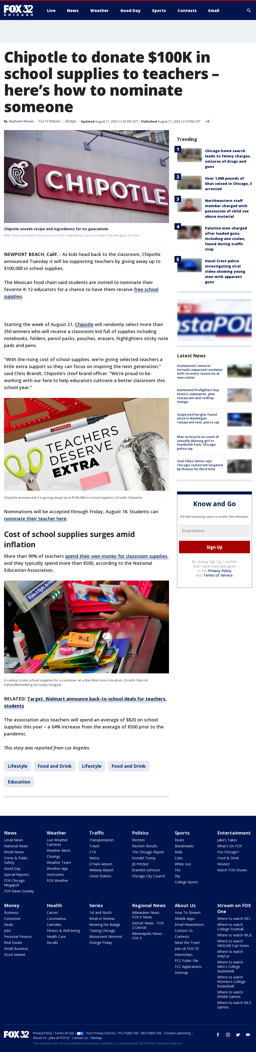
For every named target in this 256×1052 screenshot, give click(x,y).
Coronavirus (56, 918)
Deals (8, 924)
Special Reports (16, 874)
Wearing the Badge (104, 924)
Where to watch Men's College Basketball (230, 966)
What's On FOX (229, 846)
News (10, 833)
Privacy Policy (220, 570)
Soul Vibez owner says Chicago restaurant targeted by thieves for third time (200, 465)
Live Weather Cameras (57, 842)
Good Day (12, 868)
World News (14, 852)
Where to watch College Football (230, 926)
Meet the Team (187, 942)
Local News (13, 840)
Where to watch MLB (234, 935)
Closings (53, 856)
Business (11, 912)
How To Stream (187, 912)
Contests (182, 936)
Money (11, 905)
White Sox (183, 864)
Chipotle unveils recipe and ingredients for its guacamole (56, 228)
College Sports (186, 882)
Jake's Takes (227, 840)
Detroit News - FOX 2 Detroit (148, 925)
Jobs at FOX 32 (187, 948)
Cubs (179, 858)
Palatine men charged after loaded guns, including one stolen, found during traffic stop (226, 238)
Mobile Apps (185, 918)
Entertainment (234, 833)
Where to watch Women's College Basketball (231, 981)
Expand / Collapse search (249, 10)
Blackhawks (184, 846)
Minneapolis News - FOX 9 (148, 935)
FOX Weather (57, 880)
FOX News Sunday (19, 891)
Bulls (178, 852)
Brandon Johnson (146, 870)
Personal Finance (18, 936)
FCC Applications (188, 966)
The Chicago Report (148, 852)
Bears (179, 840)
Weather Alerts (59, 850)
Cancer (52, 912)
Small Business (16, 948)
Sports (182, 833)
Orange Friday (100, 942)
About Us (185, 905)
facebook (218, 1035)
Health (54, 905)
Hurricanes (55, 874)
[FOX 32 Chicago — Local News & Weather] (20, 11)
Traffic (96, 833)
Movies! (223, 864)
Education (19, 782)
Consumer (12, 918)
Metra (94, 858)
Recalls (52, 942)
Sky (177, 876)
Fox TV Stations (49, 121)
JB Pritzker (140, 864)
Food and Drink (55, 766)
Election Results (145, 846)
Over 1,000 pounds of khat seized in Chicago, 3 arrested (228, 183)
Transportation (101, 840)
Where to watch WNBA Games (230, 994)
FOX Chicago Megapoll (14, 882)
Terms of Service (217, 575)
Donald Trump (144, 858)
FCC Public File (186, 960)
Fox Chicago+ (228, 852)
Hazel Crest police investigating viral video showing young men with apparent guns (225, 271)
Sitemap (181, 972)
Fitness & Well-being (63, 930)
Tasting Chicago (102, 930)
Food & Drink (228, 858)
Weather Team (59, 862)
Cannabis (54, 924)
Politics (140, 833)
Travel (94, 846)
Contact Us (184, 930)
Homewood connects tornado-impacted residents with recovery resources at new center (199, 371)
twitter (238, 1035)
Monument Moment (105, 936)
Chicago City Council (148, 876)
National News (16, 846)
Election (138, 840)
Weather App (57, 868)
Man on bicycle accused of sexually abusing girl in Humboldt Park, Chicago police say (198, 442)
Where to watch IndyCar (230, 953)
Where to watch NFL (234, 918)
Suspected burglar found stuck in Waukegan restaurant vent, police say (198, 418)
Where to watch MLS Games (234, 1004)
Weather (56, 833)
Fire (178, 870)
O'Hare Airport (100, 864)
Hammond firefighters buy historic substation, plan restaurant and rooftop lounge (198, 396)
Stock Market (15, 954)
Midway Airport (101, 870)
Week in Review (101, 918)
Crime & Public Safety (16, 860)
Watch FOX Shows (232, 870)
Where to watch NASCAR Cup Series (233, 943)
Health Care (56, 936)
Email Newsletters (189, 924)
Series (96, 905)
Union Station (100, 876)
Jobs (7, 930)
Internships (183, 954)
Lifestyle (70, 121)
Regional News (149, 905)
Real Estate (13, 942)
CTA (92, 852)
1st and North (100, 912)
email (248, 1035)
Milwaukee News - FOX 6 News (147, 914)
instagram (228, 1035)
